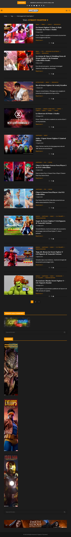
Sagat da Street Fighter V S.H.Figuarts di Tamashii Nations (50, 222)
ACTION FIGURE (40, 82)
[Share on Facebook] (51, 43)
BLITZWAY (38, 108)
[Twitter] (29, 5)
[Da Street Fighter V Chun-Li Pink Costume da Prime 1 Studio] (18, 33)
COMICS (59, 108)
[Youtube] (34, 5)
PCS (43, 51)
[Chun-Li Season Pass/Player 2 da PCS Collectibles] (18, 198)
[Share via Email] (53, 43)
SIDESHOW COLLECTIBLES (52, 51)
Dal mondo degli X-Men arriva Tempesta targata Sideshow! (47, 2)
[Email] (36, 5)
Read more (39, 40)
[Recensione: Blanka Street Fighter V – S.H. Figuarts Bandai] (18, 285)
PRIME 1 (44, 24)
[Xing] (41, 5)
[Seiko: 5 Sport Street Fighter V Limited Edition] (18, 144)
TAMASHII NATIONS (41, 218)
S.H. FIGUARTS (59, 216)
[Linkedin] (31, 5)
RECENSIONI (59, 276)
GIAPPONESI (39, 135)
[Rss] (43, 5)
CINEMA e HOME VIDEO (49, 108)
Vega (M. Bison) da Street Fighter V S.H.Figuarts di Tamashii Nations (49, 253)
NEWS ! (37, 24)
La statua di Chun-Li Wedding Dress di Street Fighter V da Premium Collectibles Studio (51, 58)
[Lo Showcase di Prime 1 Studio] (18, 118)
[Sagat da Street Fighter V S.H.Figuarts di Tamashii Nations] (18, 225)
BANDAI (38, 216)
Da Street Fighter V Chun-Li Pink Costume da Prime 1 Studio (48, 28)
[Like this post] (49, 43)
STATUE (50, 24)
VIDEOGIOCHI (57, 24)
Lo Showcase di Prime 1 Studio (47, 113)
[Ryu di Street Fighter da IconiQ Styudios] (18, 91)
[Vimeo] (39, 5)
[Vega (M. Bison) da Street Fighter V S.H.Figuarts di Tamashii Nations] (18, 256)
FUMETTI (38, 110)
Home (5, 16)
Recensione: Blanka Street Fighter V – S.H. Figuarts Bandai (50, 282)
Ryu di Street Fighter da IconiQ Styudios (51, 85)
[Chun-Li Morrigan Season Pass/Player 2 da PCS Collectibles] (18, 171)
